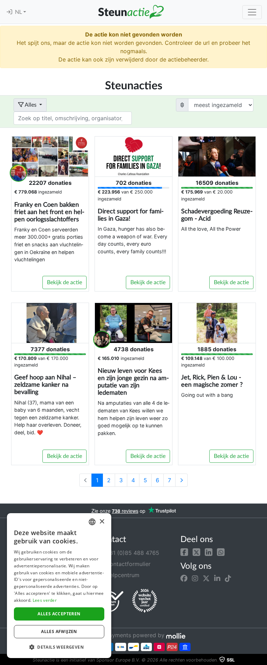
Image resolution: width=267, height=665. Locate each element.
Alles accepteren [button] (59, 614)
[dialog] (59, 585)
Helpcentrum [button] (121, 575)
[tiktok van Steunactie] (228, 578)
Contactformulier (127, 563)
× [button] (101, 521)
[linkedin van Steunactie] (217, 578)
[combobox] (92, 521)
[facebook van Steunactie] (183, 578)
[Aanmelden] (9, 12)
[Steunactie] (131, 12)
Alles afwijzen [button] (59, 631)
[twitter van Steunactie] (206, 578)
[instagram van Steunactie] (195, 578)
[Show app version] (262, 660)
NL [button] (19, 12)
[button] (184, 551)
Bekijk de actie (64, 282)
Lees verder (45, 600)
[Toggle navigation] (252, 12)
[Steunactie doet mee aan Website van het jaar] (144, 601)
